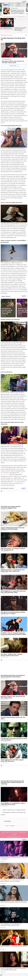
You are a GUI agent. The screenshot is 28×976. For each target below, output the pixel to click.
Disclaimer (14, 834)
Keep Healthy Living (6, 35)
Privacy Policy (22, 832)
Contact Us (15, 832)
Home (3, 832)
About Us (8, 832)
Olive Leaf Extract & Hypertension (14, 810)
